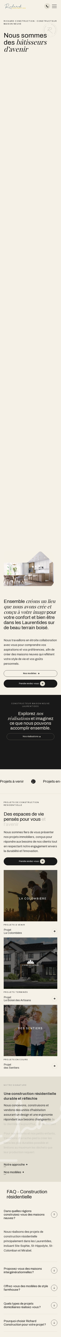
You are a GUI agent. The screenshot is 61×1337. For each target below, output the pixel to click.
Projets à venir (37, 781)
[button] (54, 6)
